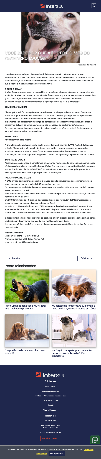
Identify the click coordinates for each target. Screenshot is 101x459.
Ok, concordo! (56, 454)
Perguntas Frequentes (50, 391)
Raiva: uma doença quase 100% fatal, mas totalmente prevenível (25, 307)
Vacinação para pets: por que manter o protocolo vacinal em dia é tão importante (73, 353)
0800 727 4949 (50, 416)
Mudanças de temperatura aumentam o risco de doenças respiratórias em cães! (74, 307)
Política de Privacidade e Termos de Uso (51, 396)
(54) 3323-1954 (50, 421)
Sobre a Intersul (50, 387)
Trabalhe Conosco (50, 438)
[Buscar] (94, 5)
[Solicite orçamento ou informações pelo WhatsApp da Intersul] (95, 440)
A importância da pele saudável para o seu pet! (25, 351)
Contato (51, 405)
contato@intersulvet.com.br (50, 432)
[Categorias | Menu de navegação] (8, 5)
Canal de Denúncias (50, 400)
